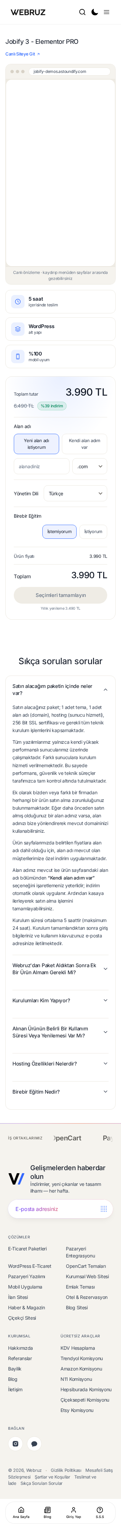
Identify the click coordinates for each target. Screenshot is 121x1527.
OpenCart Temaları (86, 1266)
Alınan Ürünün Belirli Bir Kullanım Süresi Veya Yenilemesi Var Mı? (50, 1032)
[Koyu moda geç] (94, 12)
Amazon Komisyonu (81, 1368)
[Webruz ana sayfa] (28, 12)
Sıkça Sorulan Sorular (42, 1483)
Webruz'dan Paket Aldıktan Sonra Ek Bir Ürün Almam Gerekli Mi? (54, 969)
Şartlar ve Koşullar (52, 1477)
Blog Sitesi (77, 1307)
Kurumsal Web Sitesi (87, 1276)
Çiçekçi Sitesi (22, 1318)
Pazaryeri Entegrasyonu (80, 1252)
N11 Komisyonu (76, 1379)
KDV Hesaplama (78, 1348)
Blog (12, 1379)
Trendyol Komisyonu (82, 1358)
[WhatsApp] (34, 1443)
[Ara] (82, 12)
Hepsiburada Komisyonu (86, 1389)
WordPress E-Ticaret (29, 1266)
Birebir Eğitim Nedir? (36, 1092)
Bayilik (15, 1368)
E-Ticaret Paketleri (27, 1248)
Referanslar (20, 1358)
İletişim (15, 1389)
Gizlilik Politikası (66, 1470)
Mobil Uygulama (25, 1287)
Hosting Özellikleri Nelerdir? (44, 1063)
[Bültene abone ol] (104, 1209)
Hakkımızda (20, 1348)
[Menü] (106, 12)
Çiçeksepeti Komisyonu (85, 1400)
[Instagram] (15, 1443)
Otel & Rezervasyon (87, 1297)
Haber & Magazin (26, 1307)
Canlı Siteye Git (20, 54)
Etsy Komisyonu (77, 1410)
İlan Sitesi (18, 1297)
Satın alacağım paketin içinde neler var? (52, 689)
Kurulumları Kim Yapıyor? (41, 1000)
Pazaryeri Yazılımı (26, 1276)
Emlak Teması (80, 1287)
